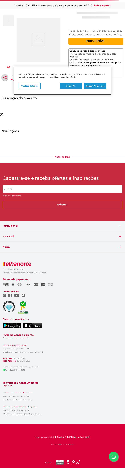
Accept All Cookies (95, 86)
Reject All (71, 86)
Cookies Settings (29, 86)
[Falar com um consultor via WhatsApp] (113, 457)
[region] (62, 81)
